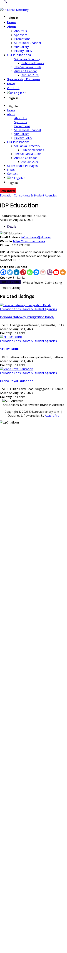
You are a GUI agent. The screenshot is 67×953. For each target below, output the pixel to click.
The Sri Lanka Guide (27, 67)
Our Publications (19, 55)
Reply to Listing (10, 282)
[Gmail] (43, 272)
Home (11, 22)
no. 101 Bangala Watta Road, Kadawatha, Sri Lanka (34, 325)
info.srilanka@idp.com (36, 237)
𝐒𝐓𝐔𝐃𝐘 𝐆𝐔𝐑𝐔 (9, 349)
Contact (13, 88)
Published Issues (32, 63)
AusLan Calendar (25, 71)
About (11, 27)
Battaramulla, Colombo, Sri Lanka (23, 216)
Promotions (22, 39)
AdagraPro (52, 416)
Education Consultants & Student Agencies (28, 195)
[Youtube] (56, 272)
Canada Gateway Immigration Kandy (27, 317)
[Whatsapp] (30, 272)
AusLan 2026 (30, 75)
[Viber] (50, 272)
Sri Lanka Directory (27, 59)
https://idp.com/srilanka (29, 241)
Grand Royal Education (16, 381)
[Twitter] (10, 272)
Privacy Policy (23, 51)
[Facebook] (3, 272)
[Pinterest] (23, 272)
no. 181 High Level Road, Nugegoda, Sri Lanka (32, 389)
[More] (63, 272)
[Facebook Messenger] (36, 272)
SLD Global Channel (27, 43)
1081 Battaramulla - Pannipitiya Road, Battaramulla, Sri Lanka (34, 357)
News (11, 84)
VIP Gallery (21, 47)
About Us (20, 31)
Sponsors (20, 35)
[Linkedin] (16, 272)
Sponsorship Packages (23, 79)
